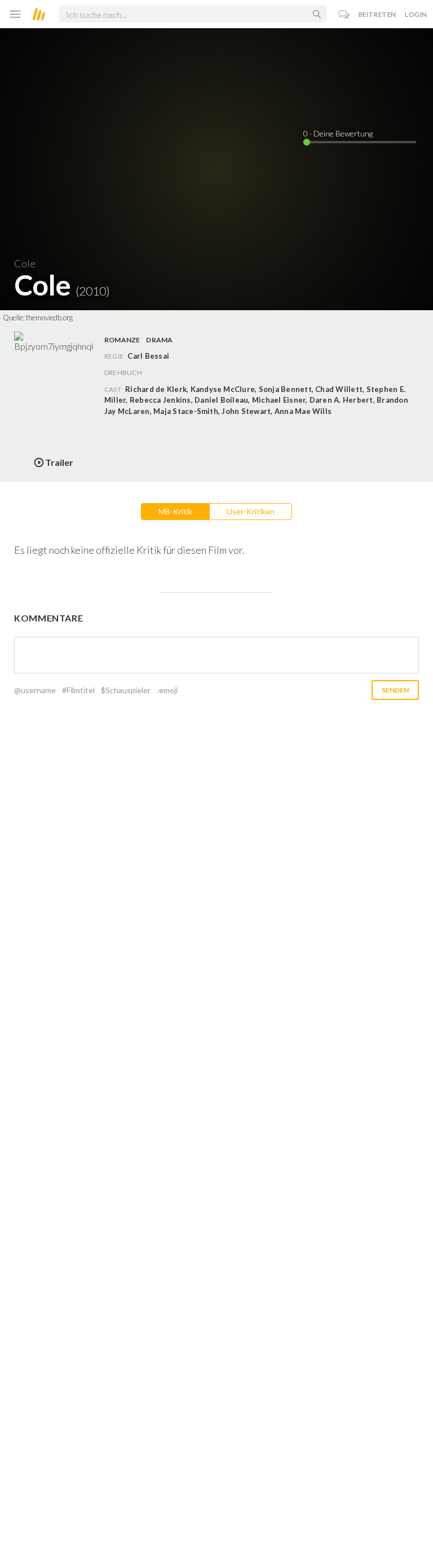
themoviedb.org (49, 317)
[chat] (344, 14)
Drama (159, 340)
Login (416, 14)
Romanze (122, 340)
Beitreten (377, 14)
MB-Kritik (175, 511)
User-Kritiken (251, 511)
